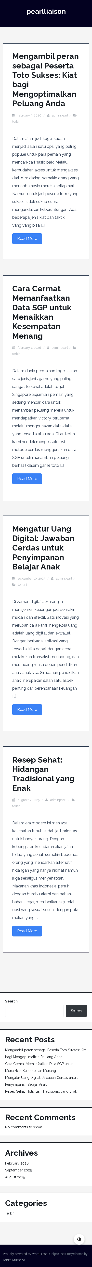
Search (11, 1001)
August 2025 (15, 1177)
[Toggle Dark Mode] (79, 1239)
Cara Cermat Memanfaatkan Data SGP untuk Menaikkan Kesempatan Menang (41, 312)
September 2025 (18, 1170)
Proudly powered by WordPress (25, 1254)
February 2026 (17, 1163)
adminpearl (60, 115)
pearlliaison (46, 11)
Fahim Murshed (14, 1260)
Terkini (16, 121)
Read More (27, 238)
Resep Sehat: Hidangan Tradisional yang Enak (43, 774)
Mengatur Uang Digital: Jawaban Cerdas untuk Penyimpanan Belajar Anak (43, 547)
